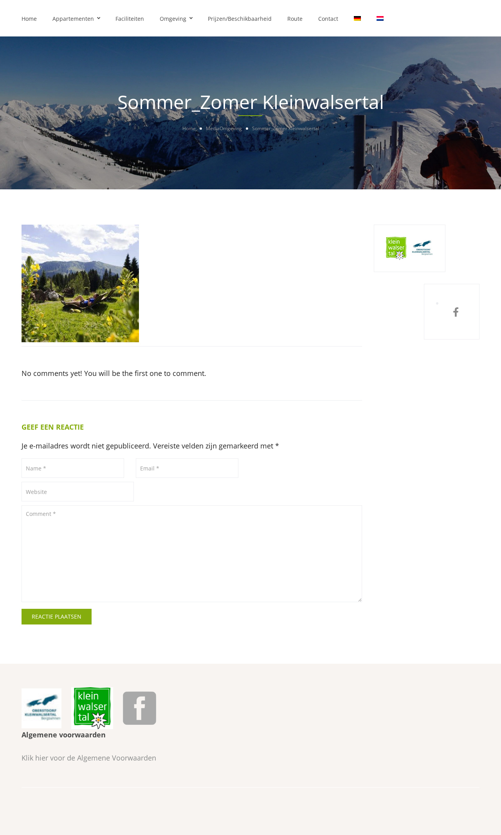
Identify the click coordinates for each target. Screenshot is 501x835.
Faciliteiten (129, 18)
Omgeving (173, 18)
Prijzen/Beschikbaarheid (240, 18)
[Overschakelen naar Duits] (357, 18)
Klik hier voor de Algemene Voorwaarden (89, 757)
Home (29, 18)
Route (295, 18)
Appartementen (73, 18)
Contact (328, 18)
